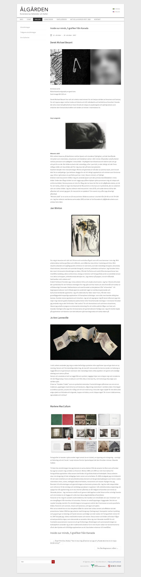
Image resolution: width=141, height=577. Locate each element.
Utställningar (25, 27)
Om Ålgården (62, 19)
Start (29, 19)
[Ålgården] (32, 6)
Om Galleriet (24, 37)
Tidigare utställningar (28, 32)
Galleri (37, 19)
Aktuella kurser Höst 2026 (80, 19)
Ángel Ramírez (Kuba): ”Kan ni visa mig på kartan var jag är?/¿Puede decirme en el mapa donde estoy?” (83, 542)
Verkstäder (48, 19)
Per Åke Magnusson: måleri (107, 548)
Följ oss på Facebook (114, 562)
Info (21, 19)
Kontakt (97, 19)
